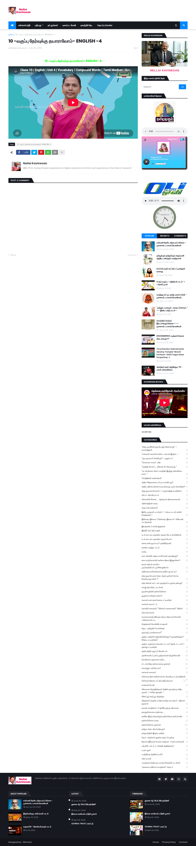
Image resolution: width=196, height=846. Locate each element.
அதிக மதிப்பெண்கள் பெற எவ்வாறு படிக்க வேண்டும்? (165, 486)
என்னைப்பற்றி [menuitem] (24, 25)
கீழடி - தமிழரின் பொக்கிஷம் (165, 628)
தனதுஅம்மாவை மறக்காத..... (165, 712)
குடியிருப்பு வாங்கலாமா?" (165, 632)
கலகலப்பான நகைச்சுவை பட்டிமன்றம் (165, 600)
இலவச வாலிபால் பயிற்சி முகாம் (84, 814)
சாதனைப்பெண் (165, 685)
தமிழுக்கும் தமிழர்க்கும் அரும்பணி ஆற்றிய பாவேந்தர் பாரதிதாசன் (170, 257)
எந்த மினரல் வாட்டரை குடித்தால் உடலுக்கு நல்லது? (165, 583)
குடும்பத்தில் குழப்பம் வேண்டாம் (165, 651)
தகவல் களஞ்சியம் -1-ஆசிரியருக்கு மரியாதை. (165, 708)
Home (156, 842)
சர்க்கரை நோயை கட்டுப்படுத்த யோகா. (163, 680)
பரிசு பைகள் (165, 758)
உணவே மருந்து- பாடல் (165, 547)
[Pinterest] (41, 152)
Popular (149, 235)
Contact (183, 842)
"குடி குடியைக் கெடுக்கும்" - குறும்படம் (165, 458)
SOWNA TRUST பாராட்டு (82, 823)
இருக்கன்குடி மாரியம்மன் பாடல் (36, 813)
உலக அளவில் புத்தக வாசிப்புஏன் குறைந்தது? (165, 556)
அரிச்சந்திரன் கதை (165, 503)
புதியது (13, 254)
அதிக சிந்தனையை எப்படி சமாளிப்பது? (165, 482)
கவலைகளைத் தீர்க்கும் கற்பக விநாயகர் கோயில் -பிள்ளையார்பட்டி (165, 618)
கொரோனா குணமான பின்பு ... (165, 659)
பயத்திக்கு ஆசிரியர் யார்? (165, 754)
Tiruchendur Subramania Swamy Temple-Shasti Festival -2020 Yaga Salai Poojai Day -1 (170, 353)
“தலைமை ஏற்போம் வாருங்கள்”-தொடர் (165, 767)
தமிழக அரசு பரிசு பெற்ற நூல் (165, 729)
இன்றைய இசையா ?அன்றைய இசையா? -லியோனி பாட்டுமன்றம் (165, 521)
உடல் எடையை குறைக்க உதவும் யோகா (165, 539)
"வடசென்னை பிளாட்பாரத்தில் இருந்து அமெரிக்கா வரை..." (165, 473)
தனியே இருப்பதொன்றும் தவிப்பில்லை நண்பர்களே (165, 716)
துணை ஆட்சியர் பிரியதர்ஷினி (83, 804)
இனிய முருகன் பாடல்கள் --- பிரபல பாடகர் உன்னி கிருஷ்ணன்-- (165, 514)
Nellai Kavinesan (35, 163)
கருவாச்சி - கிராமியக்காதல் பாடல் (37, 826)
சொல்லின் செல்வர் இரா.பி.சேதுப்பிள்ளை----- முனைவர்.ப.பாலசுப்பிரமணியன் (168, 323)
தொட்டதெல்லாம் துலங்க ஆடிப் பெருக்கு (165, 737)
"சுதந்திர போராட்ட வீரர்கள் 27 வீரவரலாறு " (165, 466)
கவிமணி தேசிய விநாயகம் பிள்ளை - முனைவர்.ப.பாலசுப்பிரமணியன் (171, 244)
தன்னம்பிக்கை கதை (165, 720)
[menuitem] (12, 25)
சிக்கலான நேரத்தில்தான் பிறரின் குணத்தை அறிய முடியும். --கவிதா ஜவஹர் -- (165, 691)
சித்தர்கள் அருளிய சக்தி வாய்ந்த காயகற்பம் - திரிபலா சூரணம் (165, 702)
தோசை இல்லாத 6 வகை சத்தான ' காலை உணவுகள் (165, 741)
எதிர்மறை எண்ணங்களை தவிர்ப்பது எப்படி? (165, 571)
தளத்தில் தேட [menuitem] (87, 25)
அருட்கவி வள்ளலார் (165, 507)
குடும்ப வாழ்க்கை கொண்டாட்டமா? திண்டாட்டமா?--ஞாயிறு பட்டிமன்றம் (165, 646)
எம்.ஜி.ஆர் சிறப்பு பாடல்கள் (165, 587)
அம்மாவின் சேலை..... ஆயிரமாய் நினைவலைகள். (165, 499)
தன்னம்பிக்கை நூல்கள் (165, 724)
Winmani (27, 842)
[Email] (55, 152)
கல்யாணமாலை (165, 612)
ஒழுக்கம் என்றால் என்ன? (165, 595)
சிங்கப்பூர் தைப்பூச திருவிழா (165, 696)
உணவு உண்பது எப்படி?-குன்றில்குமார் (165, 543)
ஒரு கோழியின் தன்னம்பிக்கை (165, 591)
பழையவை (132, 254)
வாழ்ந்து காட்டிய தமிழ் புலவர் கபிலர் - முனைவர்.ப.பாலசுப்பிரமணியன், (171, 296)
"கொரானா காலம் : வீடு (165, 462)
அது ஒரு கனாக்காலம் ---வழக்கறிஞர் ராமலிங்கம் (165, 491)
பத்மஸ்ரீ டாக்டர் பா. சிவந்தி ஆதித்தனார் (165, 746)
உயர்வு (165, 551)
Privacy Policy (169, 842)
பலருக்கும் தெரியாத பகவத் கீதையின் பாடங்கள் (165, 762)
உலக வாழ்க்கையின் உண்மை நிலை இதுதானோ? (165, 560)
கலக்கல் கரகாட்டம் (165, 604)
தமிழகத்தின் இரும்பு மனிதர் (165, 733)
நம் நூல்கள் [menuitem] (53, 25)
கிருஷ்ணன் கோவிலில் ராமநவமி (165, 624)
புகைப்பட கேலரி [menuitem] (69, 25)
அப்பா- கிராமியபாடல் (165, 495)
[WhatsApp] (48, 152)
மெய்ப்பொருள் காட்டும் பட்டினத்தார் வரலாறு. (170, 270)
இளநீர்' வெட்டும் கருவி (165, 530)
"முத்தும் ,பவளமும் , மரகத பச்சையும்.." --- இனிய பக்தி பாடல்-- (172, 309)
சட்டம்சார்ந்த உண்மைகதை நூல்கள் (165, 663)
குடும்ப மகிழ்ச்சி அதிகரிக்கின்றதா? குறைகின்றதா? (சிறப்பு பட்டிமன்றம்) (165, 638)
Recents (164, 235)
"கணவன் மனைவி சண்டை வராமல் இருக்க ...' (165, 454)
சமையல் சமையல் (165, 672)
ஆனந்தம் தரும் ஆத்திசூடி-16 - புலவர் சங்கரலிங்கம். (169, 368)
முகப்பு (11, 34)
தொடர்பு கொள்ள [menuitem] (104, 25)
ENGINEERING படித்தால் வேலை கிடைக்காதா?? (170, 337)
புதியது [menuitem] (38, 25)
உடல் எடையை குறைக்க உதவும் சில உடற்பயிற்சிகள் (165, 534)
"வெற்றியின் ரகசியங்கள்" (165, 478)
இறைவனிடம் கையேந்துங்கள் (165, 526)
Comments (180, 235)
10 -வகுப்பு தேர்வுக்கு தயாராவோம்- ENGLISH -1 (35, 34)
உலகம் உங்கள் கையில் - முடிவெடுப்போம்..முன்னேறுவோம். (165, 566)
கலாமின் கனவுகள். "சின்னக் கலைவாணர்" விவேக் (165, 608)
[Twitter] (34, 152)
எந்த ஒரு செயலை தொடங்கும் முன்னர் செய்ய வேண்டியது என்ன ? (165, 577)
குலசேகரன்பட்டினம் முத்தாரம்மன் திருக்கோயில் (165, 655)
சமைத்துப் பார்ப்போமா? (165, 668)
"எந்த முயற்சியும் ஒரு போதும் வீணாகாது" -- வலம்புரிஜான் (165, 448)
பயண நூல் (165, 750)
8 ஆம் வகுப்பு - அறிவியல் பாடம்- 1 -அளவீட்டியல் (170, 283)
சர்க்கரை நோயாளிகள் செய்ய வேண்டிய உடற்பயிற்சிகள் (165, 677)
